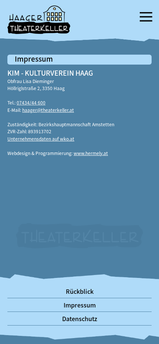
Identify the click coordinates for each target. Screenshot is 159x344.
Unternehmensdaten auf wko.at (40, 138)
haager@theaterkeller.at (48, 110)
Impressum (80, 304)
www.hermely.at (91, 153)
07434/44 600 (31, 102)
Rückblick (80, 291)
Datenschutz (79, 318)
